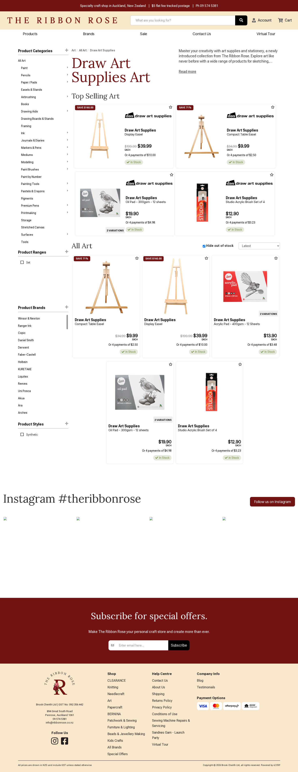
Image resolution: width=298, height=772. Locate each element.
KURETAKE (25, 369)
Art (74, 50)
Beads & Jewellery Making (126, 734)
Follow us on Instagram (272, 502)
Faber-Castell (27, 354)
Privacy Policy (162, 707)
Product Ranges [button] (32, 252)
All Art (22, 60)
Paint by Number (31, 176)
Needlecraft (115, 694)
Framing (26, 126)
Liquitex (23, 376)
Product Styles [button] (31, 424)
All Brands (114, 747)
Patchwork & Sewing (122, 720)
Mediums (27, 155)
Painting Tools (30, 184)
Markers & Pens (31, 147)
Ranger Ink (24, 325)
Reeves (22, 383)
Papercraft (114, 707)
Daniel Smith (26, 340)
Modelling (27, 162)
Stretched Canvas (32, 227)
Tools (24, 242)
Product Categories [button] (35, 51)
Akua (21, 398)
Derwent (23, 347)
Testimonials (206, 687)
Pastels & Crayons (33, 191)
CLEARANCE (116, 680)
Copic (22, 333)
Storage (26, 220)
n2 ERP (276, 765)
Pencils (25, 75)
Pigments (27, 198)
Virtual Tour (266, 34)
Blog (200, 680)
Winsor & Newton (29, 318)
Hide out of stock (220, 246)
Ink (23, 133)
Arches (22, 412)
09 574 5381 (209, 6)
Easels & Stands (31, 89)
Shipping (158, 694)
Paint (24, 68)
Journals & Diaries (32, 140)
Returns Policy (162, 701)
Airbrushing (28, 97)
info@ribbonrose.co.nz (59, 722)
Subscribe (179, 645)
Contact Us (202, 34)
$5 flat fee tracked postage (171, 6)
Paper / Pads (29, 82)
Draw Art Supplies (102, 50)
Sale (143, 34)
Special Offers (117, 754)
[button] (262, 20)
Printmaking (28, 213)
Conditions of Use (164, 714)
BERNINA (114, 714)
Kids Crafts (115, 741)
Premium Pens (30, 205)
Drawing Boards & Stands (37, 118)
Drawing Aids (29, 111)
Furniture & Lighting (121, 727)
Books (25, 104)
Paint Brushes (30, 169)
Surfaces (27, 234)
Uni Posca (24, 391)
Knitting (112, 687)
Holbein (23, 362)
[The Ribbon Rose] (62, 20)
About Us (158, 687)
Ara (20, 405)
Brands (88, 34)
